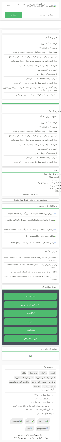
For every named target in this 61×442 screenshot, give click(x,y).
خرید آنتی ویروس (30, 194)
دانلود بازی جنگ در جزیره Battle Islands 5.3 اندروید (30, 272)
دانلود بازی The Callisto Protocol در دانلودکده (40, 79)
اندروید (52, 373)
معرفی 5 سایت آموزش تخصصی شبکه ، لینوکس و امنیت (35, 95)
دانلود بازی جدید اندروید (24, 377)
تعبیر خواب (33, 373)
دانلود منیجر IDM (32, 236)
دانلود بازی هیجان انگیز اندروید (43, 382)
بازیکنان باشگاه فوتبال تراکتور (46, 74)
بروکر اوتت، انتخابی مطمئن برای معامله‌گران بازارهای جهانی (34, 61)
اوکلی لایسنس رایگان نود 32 (47, 183)
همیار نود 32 (54, 185)
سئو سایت (54, 188)
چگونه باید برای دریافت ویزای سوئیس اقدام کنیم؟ (38, 65)
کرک (30, 322)
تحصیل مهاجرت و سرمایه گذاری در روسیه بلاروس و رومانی (34, 52)
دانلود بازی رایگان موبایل (30, 305)
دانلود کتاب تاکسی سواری (47, 70)
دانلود (23, 373)
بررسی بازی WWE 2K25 (47, 48)
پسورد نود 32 (53, 180)
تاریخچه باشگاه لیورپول (48, 43)
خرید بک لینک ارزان (51, 174)
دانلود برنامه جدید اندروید (19, 382)
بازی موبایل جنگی (30, 339)
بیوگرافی (43, 373)
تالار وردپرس (23, 435)
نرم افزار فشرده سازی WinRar (16, 229)
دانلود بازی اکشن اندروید (45, 377)
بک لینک (16, 438)
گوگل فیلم (30, 313)
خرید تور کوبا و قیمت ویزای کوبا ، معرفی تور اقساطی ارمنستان (33, 57)
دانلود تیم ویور (30, 296)
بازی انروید (30, 330)
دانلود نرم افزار (49, 386)
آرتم (55, 265)
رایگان (56, 191)
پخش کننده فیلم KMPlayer (21, 242)
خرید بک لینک (53, 111)
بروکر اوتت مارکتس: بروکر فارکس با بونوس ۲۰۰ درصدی (35, 83)
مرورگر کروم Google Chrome (18, 213)
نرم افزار (36, 386)
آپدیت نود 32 (54, 177)
